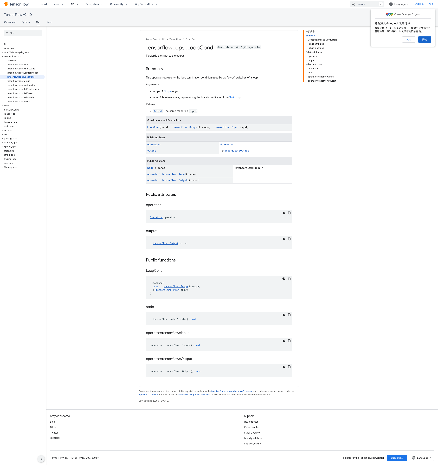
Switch (233, 97)
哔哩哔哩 (55, 438)
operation (153, 144)
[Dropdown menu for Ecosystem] (103, 4)
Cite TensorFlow (252, 443)
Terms (53, 457)
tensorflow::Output (236, 150)
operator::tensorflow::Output (167, 180)
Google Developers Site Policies (194, 394)
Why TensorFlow (144, 4)
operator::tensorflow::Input (166, 174)
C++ (38, 22)
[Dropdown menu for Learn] (63, 4)
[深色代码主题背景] (284, 213)
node (150, 167)
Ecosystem (92, 4)
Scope (168, 91)
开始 (424, 39)
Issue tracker (251, 421)
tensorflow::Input (226, 127)
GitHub (419, 4)
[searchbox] (23, 33)
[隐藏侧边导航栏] (41, 458)
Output (157, 111)
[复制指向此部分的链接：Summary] (166, 69)
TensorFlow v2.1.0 (18, 15)
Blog (52, 421)
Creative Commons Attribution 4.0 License (231, 391)
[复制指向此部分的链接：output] (160, 231)
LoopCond (153, 127)
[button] (22, 48)
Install (43, 4)
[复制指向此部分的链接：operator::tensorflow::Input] (192, 333)
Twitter (54, 432)
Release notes (252, 427)
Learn (56, 4)
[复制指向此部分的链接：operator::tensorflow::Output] (195, 359)
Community (116, 4)
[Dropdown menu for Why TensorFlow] (157, 4)
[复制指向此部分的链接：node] (157, 307)
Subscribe (397, 457)
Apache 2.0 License (148, 394)
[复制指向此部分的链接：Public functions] (179, 260)
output (151, 150)
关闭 (408, 39)
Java (49, 22)
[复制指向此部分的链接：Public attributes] (179, 195)
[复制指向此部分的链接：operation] (164, 205)
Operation (227, 144)
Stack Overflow (252, 432)
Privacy (64, 457)
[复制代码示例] (289, 213)
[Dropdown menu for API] (78, 4)
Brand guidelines (253, 438)
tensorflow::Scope (184, 127)
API (72, 4)
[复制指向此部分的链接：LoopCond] (166, 271)
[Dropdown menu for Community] (127, 4)
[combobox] (367, 4)
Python (26, 22)
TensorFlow (151, 39)
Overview (10, 22)
